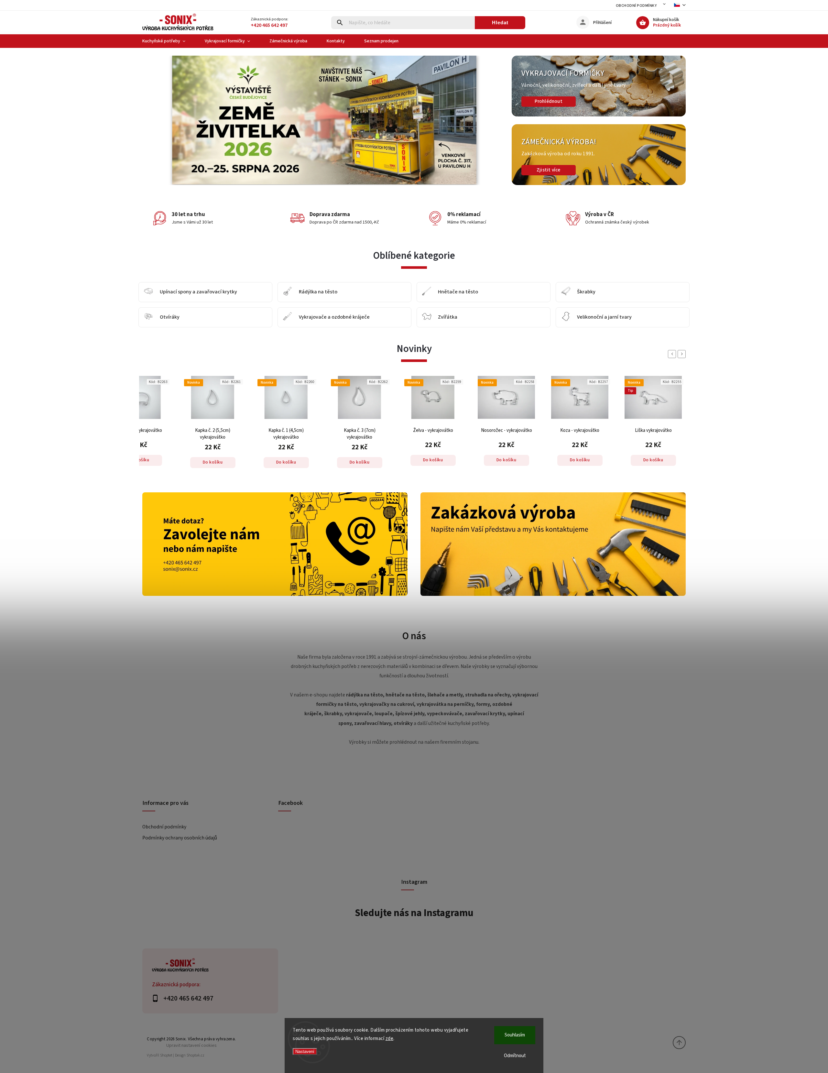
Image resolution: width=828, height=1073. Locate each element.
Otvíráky (170, 317)
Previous (673, 354)
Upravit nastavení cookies (191, 1045)
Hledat (500, 22)
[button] (154, 120)
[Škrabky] (565, 292)
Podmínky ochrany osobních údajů (179, 837)
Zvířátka (447, 317)
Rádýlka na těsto (318, 292)
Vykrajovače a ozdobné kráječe (334, 317)
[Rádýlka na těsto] (287, 292)
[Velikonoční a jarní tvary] (565, 317)
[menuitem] (168, 41)
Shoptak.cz (195, 1055)
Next (683, 354)
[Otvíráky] (148, 317)
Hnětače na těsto (458, 292)
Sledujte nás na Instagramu (414, 913)
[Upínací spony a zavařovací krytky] (148, 292)
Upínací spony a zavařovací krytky (198, 292)
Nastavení (304, 1051)
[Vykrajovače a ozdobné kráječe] (287, 317)
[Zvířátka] (426, 317)
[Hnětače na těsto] (426, 292)
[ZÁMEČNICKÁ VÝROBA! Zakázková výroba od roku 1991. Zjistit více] (599, 184)
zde (390, 1038)
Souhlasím (515, 1035)
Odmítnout (515, 1055)
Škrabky (586, 292)
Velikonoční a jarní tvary (604, 317)
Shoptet (166, 1055)
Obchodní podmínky (636, 5)
